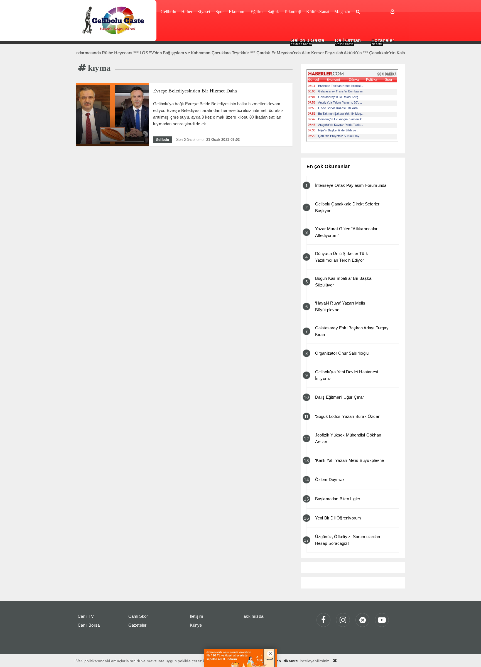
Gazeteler (137, 625)
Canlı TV (86, 616)
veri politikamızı (283, 661)
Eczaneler (382, 40)
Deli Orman (348, 40)
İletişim (196, 616)
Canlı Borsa (89, 625)
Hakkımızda (251, 616)
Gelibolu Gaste (307, 40)
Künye (196, 625)
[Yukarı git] (470, 656)
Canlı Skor (138, 616)
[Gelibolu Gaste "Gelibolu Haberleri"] (114, 20)
